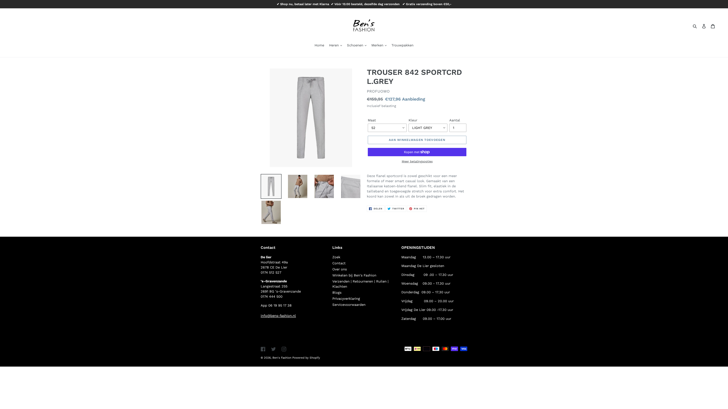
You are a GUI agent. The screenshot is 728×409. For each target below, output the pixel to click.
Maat (372, 120)
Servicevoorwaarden (349, 305)
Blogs (336, 292)
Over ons (339, 269)
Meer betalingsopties (417, 161)
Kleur (413, 120)
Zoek (336, 257)
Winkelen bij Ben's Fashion (354, 275)
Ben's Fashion (282, 357)
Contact (339, 263)
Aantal (454, 120)
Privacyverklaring (346, 299)
